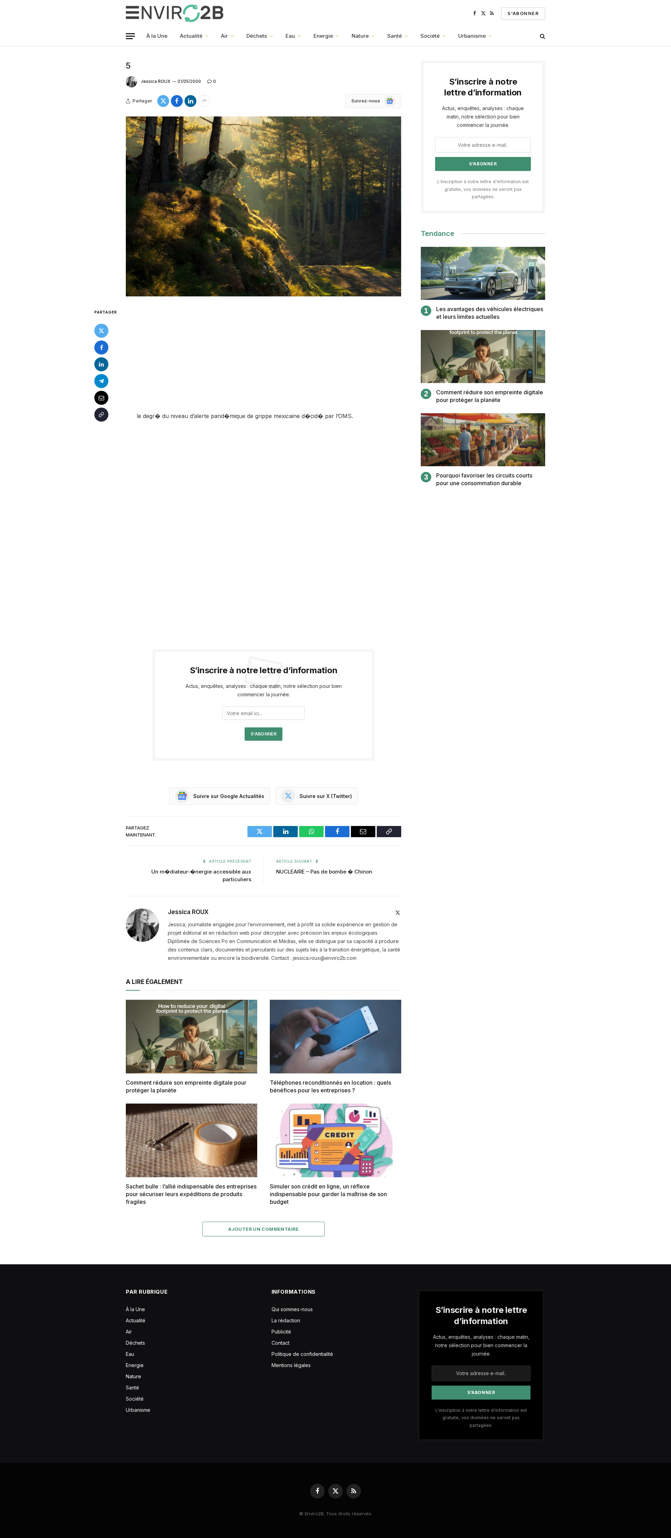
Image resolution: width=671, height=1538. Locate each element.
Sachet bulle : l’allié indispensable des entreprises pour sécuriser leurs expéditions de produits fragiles (191, 1194)
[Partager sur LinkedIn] (190, 101)
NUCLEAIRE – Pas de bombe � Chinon (324, 871)
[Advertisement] (263, 359)
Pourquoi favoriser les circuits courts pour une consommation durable (484, 479)
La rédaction (286, 1320)
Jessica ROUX (156, 81)
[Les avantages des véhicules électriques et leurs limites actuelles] (483, 273)
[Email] (101, 398)
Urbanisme (472, 36)
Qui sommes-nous (292, 1309)
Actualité (191, 36)
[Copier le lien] (101, 415)
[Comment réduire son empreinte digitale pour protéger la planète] (191, 1037)
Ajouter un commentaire (263, 1229)
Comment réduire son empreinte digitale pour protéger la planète (186, 1086)
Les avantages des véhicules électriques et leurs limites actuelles (489, 313)
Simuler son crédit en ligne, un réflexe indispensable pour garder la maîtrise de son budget (328, 1194)
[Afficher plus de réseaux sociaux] (204, 101)
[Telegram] (101, 381)
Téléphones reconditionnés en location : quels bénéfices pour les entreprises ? (330, 1086)
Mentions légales (291, 1365)
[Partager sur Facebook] (177, 101)
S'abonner (523, 13)
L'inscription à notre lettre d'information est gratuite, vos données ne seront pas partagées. (483, 189)
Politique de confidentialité (302, 1354)
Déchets (256, 36)
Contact (280, 1343)
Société (430, 36)
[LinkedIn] (101, 364)
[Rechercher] (542, 36)
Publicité (281, 1332)
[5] (263, 206)
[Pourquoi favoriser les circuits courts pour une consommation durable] (483, 440)
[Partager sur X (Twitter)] (163, 101)
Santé (394, 36)
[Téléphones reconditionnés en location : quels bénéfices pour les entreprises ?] (335, 1037)
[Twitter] (101, 331)
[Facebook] (101, 347)
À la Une (156, 36)
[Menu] (130, 36)
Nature (360, 36)
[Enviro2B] (176, 13)
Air (224, 36)
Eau (290, 36)
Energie (323, 36)
